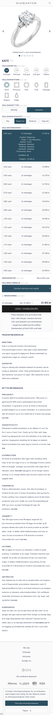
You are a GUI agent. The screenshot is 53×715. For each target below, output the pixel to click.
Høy (7, 121)
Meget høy (20, 121)
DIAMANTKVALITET (10, 425)
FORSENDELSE (8, 486)
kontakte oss (41, 622)
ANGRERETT (7, 516)
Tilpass (25, 710)
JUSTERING (6, 546)
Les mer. (5, 418)
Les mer (5, 570)
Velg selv (45, 121)
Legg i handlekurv (26, 308)
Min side (26, 648)
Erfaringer (26, 652)
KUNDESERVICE (8, 607)
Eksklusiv (32, 121)
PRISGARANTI (7, 394)
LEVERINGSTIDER (9, 455)
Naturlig (14, 110)
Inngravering (10, 296)
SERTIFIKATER (8, 577)
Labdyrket (39, 110)
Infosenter (27, 656)
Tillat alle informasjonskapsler (26, 703)
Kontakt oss (20, 471)
